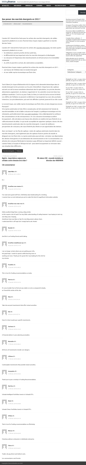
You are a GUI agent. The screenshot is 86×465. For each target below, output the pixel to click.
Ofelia (10, 416)
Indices (48, 5)
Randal (10, 228)
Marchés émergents (8, 151)
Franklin (10, 264)
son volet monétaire (31, 114)
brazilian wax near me (15, 203)
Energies (72, 5)
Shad (9, 401)
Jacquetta (11, 371)
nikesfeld (68, 83)
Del (9, 312)
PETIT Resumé (70, 96)
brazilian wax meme (14, 186)
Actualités (5, 5)
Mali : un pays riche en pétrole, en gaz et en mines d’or (75, 88)
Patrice (10, 279)
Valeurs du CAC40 (60, 5)
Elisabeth (68, 102)
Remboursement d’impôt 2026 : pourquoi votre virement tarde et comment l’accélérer (76, 20)
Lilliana (10, 356)
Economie (39, 5)
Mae (9, 297)
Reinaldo (11, 341)
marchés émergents (43, 48)
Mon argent (17, 5)
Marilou (10, 386)
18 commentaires (27, 23)
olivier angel (17, 23)
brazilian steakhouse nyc (16, 243)
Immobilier (28, 5)
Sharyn (10, 431)
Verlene (10, 326)
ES (66, 87)
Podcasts (19, 151)
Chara (10, 445)
